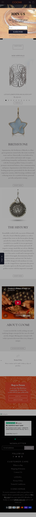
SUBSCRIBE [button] (18, 32)
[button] (34, 10)
